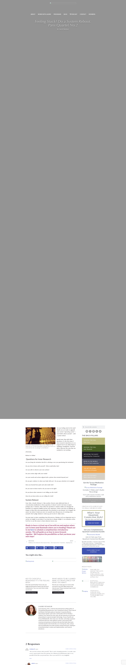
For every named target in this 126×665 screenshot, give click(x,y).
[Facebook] (87, 431)
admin (33, 663)
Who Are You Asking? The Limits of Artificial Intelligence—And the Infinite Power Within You (97, 573)
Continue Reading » (32, 592)
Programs (57, 14)
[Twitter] (100, 431)
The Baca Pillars (90, 435)
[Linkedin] (93, 431)
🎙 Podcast (73, 14)
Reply (31, 658)
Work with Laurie (44, 14)
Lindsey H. (32, 649)
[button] (30, 547)
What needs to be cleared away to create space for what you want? (64, 580)
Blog (65, 14)
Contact (83, 14)
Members (92, 14)
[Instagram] (90, 431)
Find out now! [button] (93, 523)
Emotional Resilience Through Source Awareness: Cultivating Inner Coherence (97, 584)
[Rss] (96, 431)
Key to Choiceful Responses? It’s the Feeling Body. (38, 580)
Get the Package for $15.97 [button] (93, 500)
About (33, 14)
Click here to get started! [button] (93, 551)
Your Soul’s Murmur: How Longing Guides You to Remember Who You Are (97, 593)
